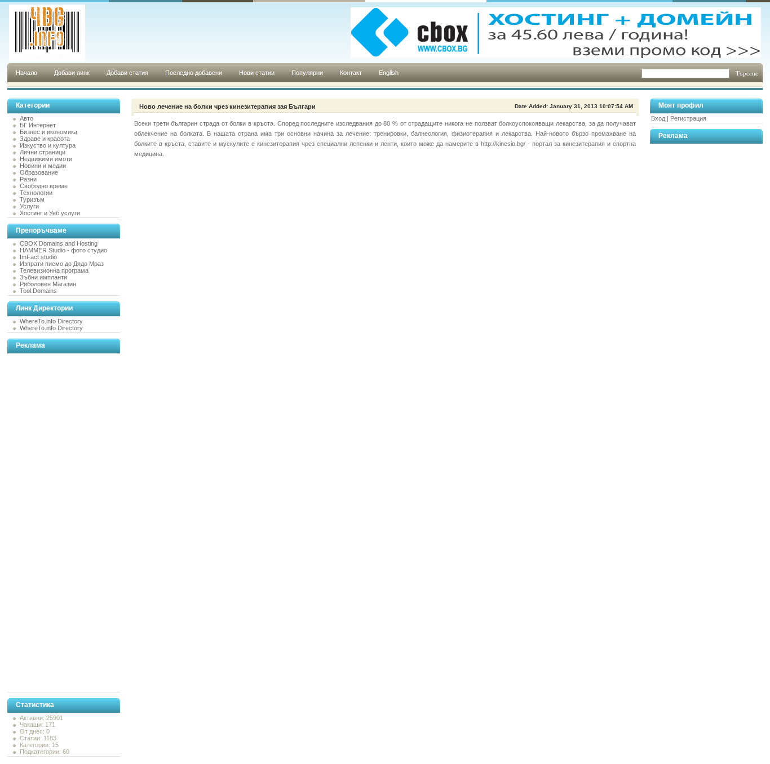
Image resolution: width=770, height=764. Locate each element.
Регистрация (688, 118)
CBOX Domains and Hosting (59, 243)
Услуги (29, 206)
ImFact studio (38, 257)
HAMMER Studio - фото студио (63, 250)
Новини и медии (43, 165)
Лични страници (42, 152)
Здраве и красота (45, 138)
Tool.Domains (38, 290)
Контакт (351, 72)
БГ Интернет (38, 125)
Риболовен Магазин (48, 284)
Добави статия (127, 72)
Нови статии (257, 72)
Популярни (307, 72)
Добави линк (72, 72)
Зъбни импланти (43, 277)
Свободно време (44, 186)
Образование (39, 172)
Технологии (36, 192)
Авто (26, 118)
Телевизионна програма (54, 270)
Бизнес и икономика (48, 131)
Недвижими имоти (46, 159)
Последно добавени (193, 72)
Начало (26, 72)
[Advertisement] (52, 523)
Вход (658, 118)
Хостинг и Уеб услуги (50, 213)
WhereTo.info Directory (51, 321)
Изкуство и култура (48, 145)
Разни (28, 179)
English (389, 72)
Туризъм (32, 199)
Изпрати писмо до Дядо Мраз (62, 263)
